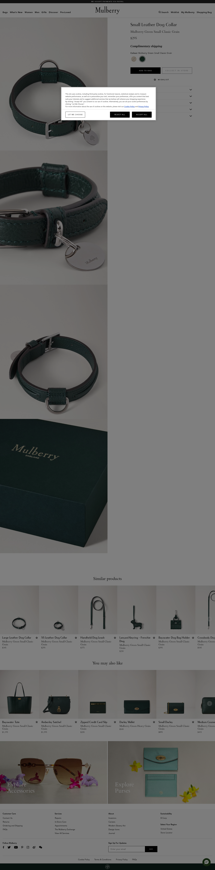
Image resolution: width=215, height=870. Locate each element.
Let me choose (75, 115)
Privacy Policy (143, 106)
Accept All (141, 115)
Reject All (120, 115)
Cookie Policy (129, 106)
